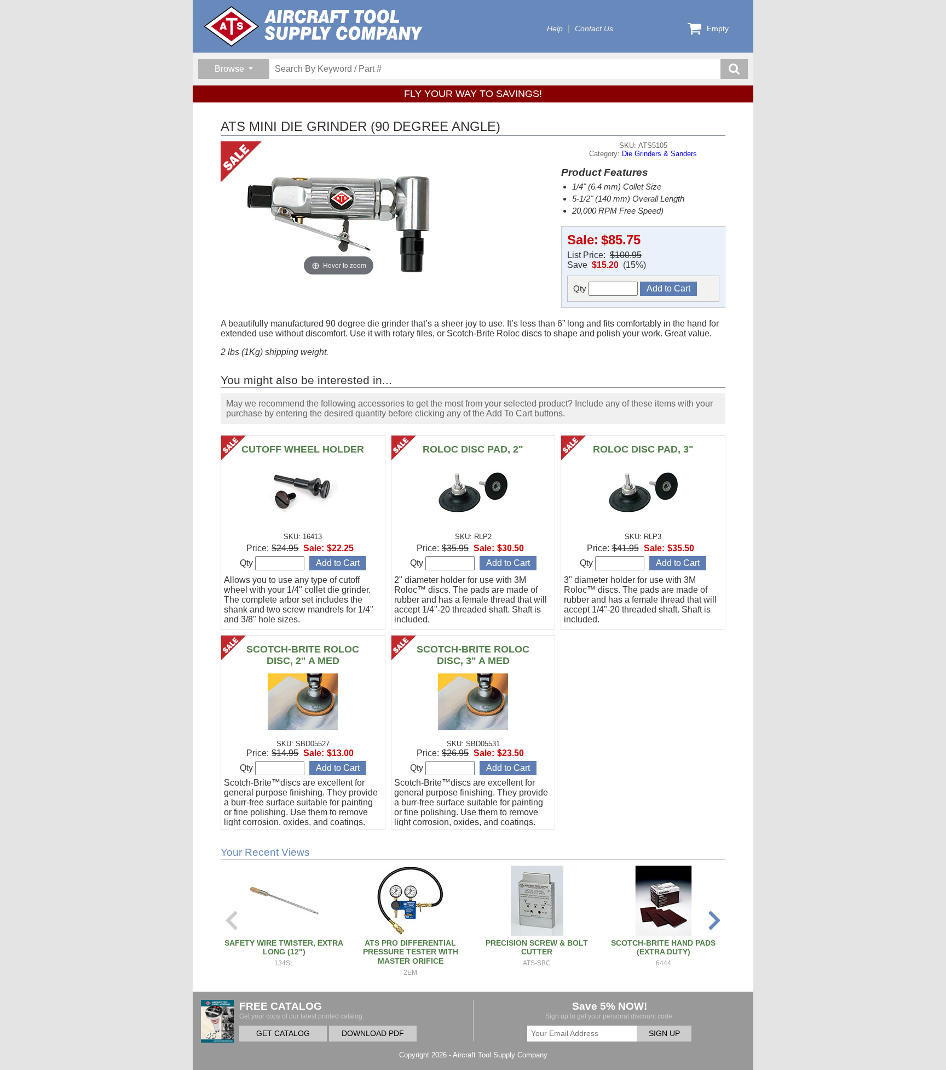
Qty (581, 288)
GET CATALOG (283, 1033)
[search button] (734, 69)
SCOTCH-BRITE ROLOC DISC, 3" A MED (473, 655)
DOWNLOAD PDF (373, 1033)
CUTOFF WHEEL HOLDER (302, 449)
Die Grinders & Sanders (659, 154)
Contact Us (594, 29)
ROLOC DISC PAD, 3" (643, 449)
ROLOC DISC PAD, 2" (473, 449)
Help (555, 29)
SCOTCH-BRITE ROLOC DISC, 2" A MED (302, 655)
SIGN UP (664, 1033)
